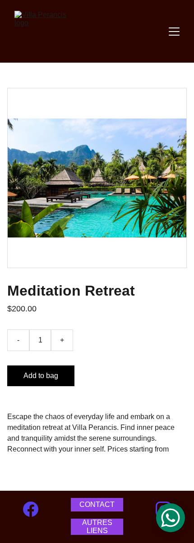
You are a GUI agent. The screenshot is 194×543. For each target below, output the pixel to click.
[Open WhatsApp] (170, 517)
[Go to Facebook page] (30, 509)
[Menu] (174, 31)
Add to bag (40, 375)
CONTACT (97, 504)
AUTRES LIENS (97, 526)
